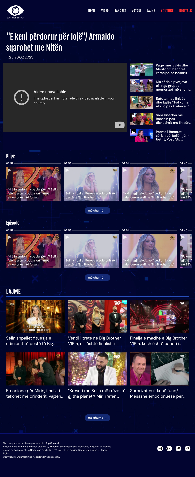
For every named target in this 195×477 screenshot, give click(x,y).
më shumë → (97, 210)
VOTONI (136, 11)
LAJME (151, 11)
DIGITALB (185, 11)
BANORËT (120, 11)
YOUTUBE (167, 11)
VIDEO (105, 11)
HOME (91, 11)
